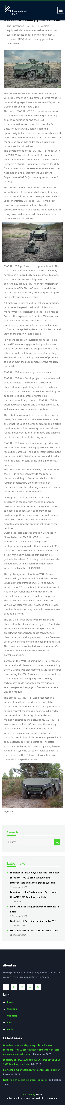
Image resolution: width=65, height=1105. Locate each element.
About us (12, 1009)
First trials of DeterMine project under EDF (33, 921)
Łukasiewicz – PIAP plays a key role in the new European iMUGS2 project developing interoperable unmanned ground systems (34, 877)
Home (10, 1002)
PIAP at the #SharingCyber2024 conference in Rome (31, 1069)
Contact (11, 1029)
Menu (60, 10)
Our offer (12, 1015)
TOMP (39, 1094)
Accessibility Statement (45, 1098)
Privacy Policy (14, 1098)
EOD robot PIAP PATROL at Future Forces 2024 (34, 930)
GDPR (27, 1098)
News (10, 1022)
